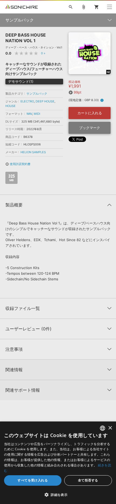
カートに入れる (89, 113)
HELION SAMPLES (33, 152)
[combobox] (102, 428)
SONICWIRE (21, 7)
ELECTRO (27, 101)
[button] (58, 494)
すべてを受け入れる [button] (33, 480)
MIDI (37, 114)
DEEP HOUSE (45, 101)
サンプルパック (36, 93)
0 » (43, 53)
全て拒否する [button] (88, 480)
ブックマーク (89, 128)
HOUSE (10, 106)
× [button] (110, 428)
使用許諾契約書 (17, 164)
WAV (29, 114)
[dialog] (58, 462)
